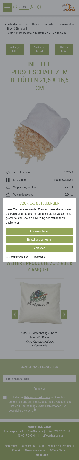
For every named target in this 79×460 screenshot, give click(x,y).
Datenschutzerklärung (17, 256)
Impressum (40, 256)
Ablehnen (39, 248)
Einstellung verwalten (39, 239)
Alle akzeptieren (39, 231)
